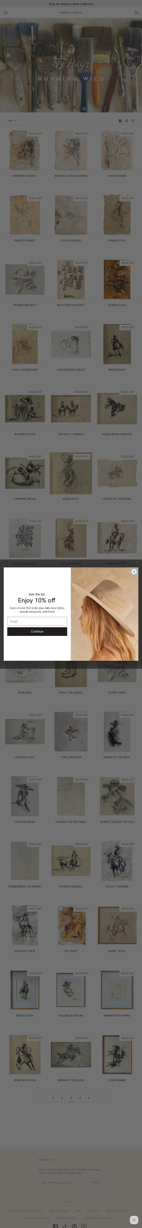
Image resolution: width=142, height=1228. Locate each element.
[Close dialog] (134, 571)
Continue (37, 631)
